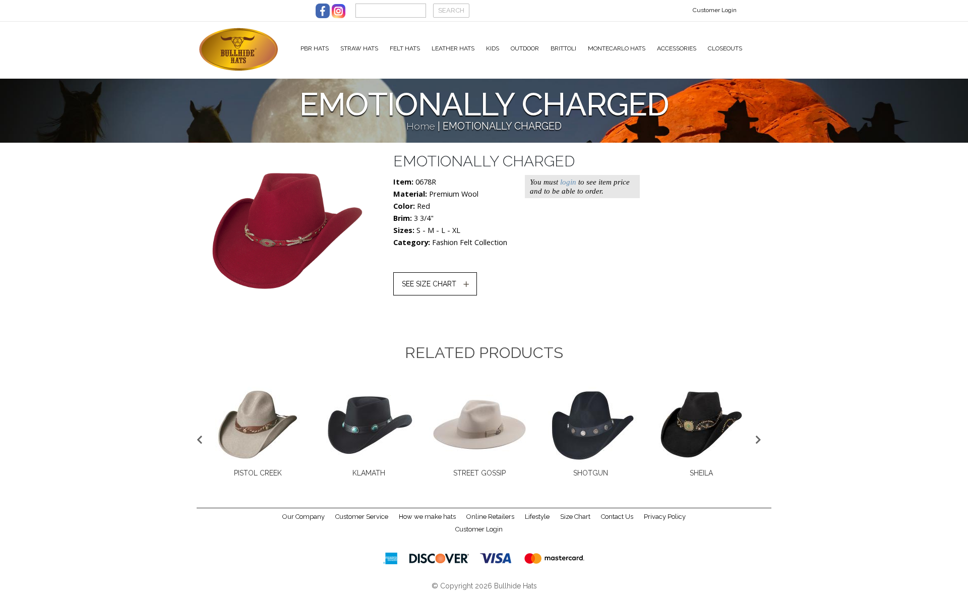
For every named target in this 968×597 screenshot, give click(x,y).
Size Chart (575, 516)
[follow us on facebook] (323, 11)
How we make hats (427, 516)
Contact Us (617, 516)
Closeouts (725, 48)
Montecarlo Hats (616, 48)
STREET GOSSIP (479, 473)
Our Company (303, 516)
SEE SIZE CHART (429, 284)
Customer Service (361, 516)
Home (420, 126)
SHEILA (701, 473)
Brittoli (563, 48)
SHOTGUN (590, 473)
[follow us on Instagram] (338, 11)
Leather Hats (453, 48)
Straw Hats (359, 48)
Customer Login (715, 10)
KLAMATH (368, 473)
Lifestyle (537, 516)
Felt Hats (405, 48)
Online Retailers (490, 516)
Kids (492, 48)
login (568, 182)
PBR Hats (314, 48)
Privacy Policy (665, 516)
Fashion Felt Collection (469, 242)
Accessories (676, 48)
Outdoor (525, 48)
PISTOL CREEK (258, 473)
